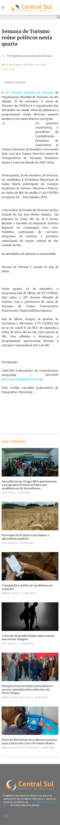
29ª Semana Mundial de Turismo (29, 92)
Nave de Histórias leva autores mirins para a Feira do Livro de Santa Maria (29, 741)
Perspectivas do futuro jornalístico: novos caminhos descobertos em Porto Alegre (28, 689)
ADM (5, 815)
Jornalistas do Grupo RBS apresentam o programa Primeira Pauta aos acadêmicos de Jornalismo (29, 485)
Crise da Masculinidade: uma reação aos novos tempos (28, 637)
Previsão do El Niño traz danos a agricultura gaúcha (25, 537)
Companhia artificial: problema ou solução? (27, 587)
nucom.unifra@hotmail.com (22, 379)
